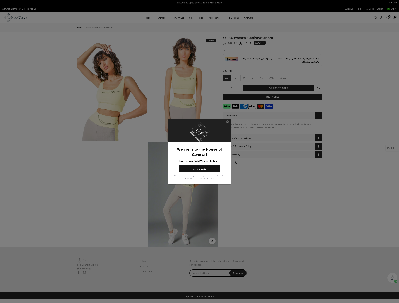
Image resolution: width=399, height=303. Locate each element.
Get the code (199, 169)
